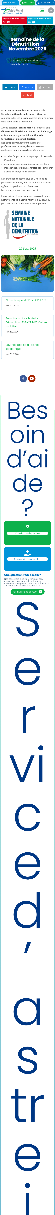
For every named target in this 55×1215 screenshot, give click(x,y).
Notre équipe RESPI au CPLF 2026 (27, 300)
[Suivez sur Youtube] (31, 378)
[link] (10, 87)
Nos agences (10, 2)
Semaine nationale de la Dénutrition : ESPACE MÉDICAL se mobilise (26, 322)
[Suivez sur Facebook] (23, 378)
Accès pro (28, 2)
